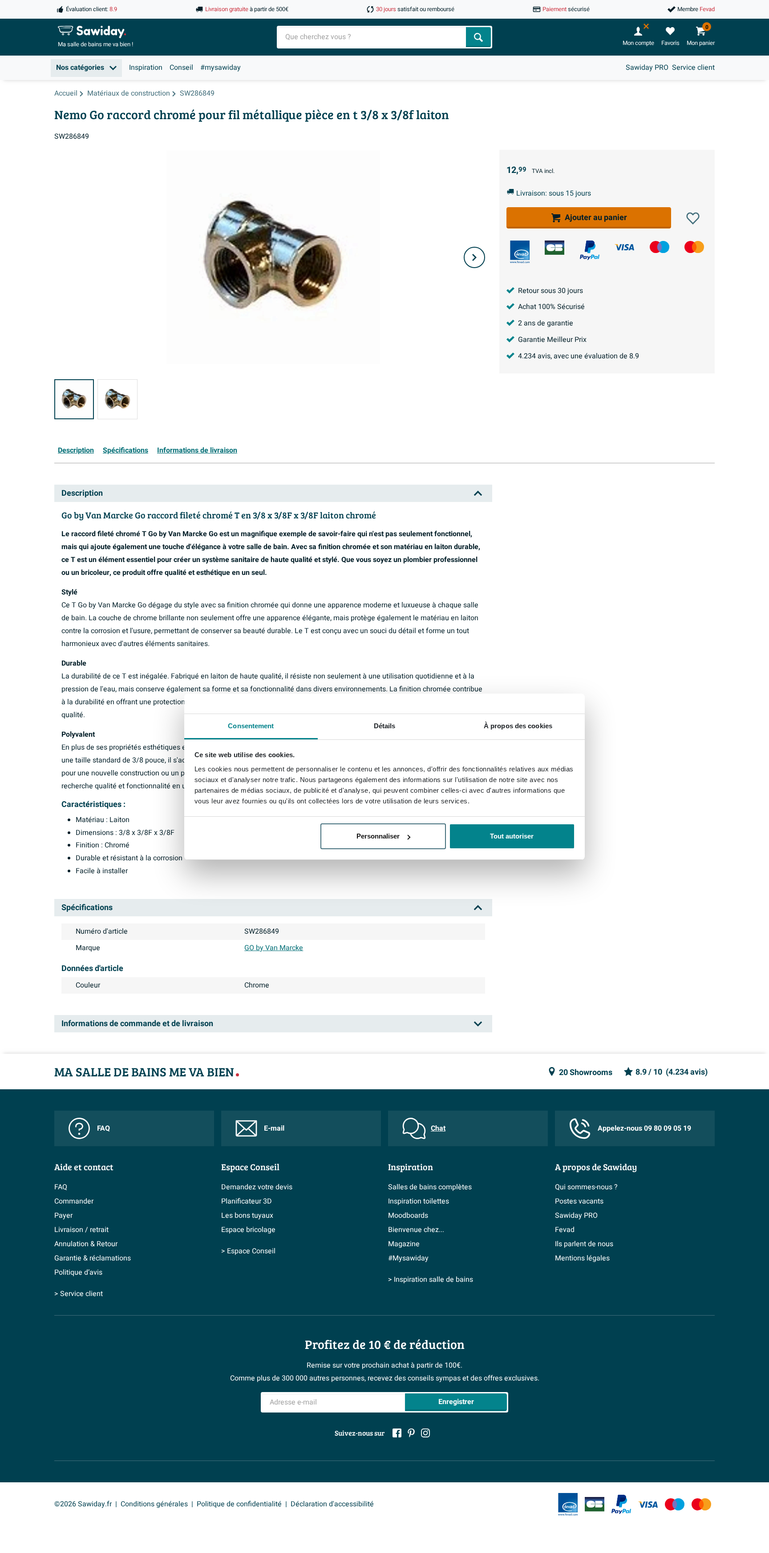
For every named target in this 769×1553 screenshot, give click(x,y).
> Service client (78, 1293)
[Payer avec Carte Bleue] (554, 248)
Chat (438, 1128)
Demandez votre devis (256, 1187)
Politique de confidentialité (239, 1504)
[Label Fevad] (520, 252)
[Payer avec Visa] (624, 247)
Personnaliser (378, 836)
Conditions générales (154, 1504)
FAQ (103, 1128)
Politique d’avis (78, 1272)
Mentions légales (582, 1258)
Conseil (181, 67)
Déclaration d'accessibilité (332, 1504)
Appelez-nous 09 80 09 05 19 (644, 1128)
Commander (73, 1201)
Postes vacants (579, 1201)
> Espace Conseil (248, 1251)
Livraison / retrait (81, 1229)
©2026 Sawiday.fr (83, 1504)
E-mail (274, 1128)
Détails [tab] (385, 726)
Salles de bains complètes (430, 1187)
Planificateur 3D (246, 1201)
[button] (693, 218)
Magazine (404, 1244)
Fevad (565, 1229)
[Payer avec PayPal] (589, 250)
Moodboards (408, 1215)
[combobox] (372, 37)
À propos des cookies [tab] (518, 726)
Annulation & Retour (85, 1244)
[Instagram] (425, 1433)
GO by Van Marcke (273, 948)
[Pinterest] (411, 1433)
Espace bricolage (248, 1229)
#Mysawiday (408, 1258)
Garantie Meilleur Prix (552, 339)
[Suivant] (474, 257)
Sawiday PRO (647, 67)
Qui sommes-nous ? (586, 1187)
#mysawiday (220, 67)
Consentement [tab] (251, 726)
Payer (63, 1215)
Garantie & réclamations (92, 1258)
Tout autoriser (512, 836)
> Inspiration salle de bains (430, 1279)
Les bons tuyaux (247, 1215)
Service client (693, 67)
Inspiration (145, 67)
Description (76, 450)
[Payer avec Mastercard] (694, 247)
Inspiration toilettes (418, 1201)
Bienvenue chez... (416, 1229)
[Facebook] (397, 1433)
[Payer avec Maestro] (659, 247)
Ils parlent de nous (584, 1244)
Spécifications (125, 450)
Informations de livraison (197, 450)
